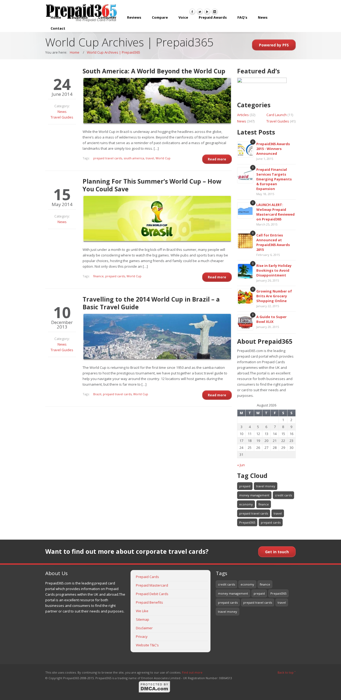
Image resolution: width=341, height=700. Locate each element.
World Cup (163, 158)
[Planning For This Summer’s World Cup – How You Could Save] (157, 219)
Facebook (192, 12)
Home (56, 17)
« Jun (241, 464)
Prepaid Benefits (149, 602)
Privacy (142, 636)
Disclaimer (144, 628)
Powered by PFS (274, 45)
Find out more (192, 672)
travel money (265, 486)
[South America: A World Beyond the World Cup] (157, 101)
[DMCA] (154, 692)
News (262, 17)
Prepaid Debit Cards (152, 593)
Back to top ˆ (287, 672)
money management (254, 495)
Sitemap (142, 619)
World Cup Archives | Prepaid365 (113, 52)
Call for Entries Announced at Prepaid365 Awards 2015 (273, 242)
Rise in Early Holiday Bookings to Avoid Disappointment (273, 270)
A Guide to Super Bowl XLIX (271, 319)
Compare (160, 17)
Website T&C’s (147, 645)
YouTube (207, 12)
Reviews (134, 17)
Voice (183, 17)
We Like (142, 610)
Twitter (200, 12)
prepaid (244, 486)
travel (150, 158)
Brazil (97, 394)
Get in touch (277, 551)
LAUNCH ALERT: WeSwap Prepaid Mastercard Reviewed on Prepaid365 (275, 212)
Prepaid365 (247, 522)
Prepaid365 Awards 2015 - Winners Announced (273, 148)
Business (80, 17)
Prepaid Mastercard (152, 585)
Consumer (107, 17)
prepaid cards (115, 276)
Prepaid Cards (147, 576)
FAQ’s (242, 17)
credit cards (283, 495)
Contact (58, 28)
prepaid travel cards (107, 158)
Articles (243, 114)
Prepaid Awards (213, 17)
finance (98, 276)
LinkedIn (215, 12)
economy (246, 504)
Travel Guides (62, 117)
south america (134, 158)
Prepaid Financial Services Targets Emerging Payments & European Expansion (274, 179)
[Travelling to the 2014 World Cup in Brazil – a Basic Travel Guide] (157, 337)
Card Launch (276, 114)
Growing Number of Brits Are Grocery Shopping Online (274, 296)
